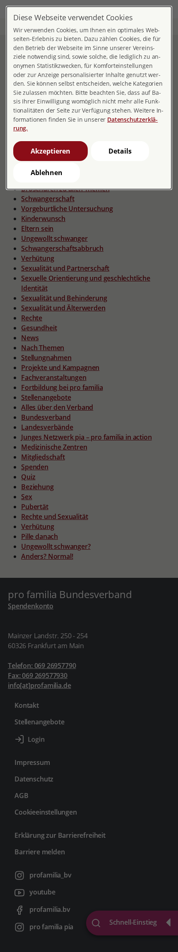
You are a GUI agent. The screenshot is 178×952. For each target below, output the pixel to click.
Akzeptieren (50, 151)
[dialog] (89, 98)
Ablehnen (47, 172)
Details (120, 151)
